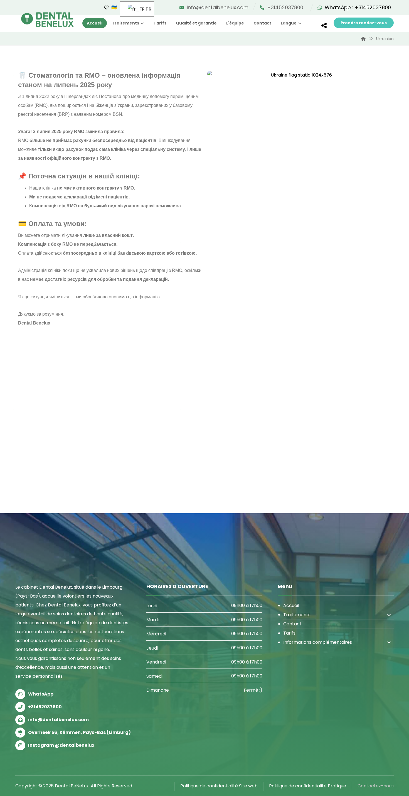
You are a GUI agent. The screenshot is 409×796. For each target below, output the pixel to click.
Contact (292, 624)
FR (146, 9)
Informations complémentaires (317, 642)
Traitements (297, 614)
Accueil (291, 605)
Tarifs (289, 633)
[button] (324, 25)
